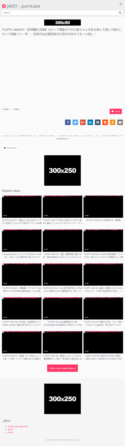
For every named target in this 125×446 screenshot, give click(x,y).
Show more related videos (62, 368)
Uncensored (11, 147)
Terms (10, 432)
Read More (61, 138)
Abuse (10, 429)
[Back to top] (118, 438)
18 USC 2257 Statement (18, 426)
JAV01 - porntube (23, 6)
